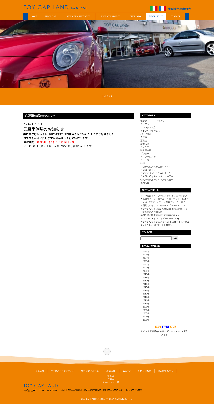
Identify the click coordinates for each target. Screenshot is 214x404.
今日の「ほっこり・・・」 (153, 170)
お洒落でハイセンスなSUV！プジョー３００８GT (164, 205)
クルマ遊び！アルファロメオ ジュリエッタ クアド (164, 195)
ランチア (144, 147)
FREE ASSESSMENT (110, 16)
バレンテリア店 (148, 127)
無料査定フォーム (90, 371)
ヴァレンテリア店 (110, 382)
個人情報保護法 (165, 371)
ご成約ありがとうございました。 (156, 173)
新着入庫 (144, 143)
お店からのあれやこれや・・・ (155, 166)
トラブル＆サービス (150, 130)
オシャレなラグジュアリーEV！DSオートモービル (164, 222)
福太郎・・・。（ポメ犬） (153, 121)
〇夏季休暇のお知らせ (151, 212)
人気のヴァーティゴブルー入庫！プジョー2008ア (164, 199)
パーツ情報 (145, 134)
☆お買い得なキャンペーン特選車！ (157, 176)
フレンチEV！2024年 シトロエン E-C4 (159, 225)
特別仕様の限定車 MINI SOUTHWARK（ (159, 215)
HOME (34, 16)
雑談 (142, 163)
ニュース (144, 160)
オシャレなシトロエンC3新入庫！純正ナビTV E (163, 209)
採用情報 (144, 183)
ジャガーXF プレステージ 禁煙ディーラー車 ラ (163, 202)
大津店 (143, 137)
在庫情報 (39, 371)
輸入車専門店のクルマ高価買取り (156, 179)
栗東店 (143, 140)
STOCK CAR (50, 16)
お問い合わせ (144, 371)
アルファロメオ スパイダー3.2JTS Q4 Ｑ (159, 218)
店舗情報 (110, 371)
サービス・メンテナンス (63, 371)
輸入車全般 (145, 150)
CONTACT (175, 16)
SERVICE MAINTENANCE (78, 16)
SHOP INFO (135, 16)
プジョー (144, 153)
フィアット (145, 124)
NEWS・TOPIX (156, 16)
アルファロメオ (148, 157)
